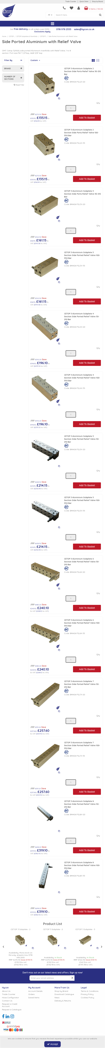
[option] (20, 947)
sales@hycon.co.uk (84, 29)
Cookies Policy (87, 997)
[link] (3, 1016)
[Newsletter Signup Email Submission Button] (72, 978)
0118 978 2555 (63, 29)
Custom (34, 60)
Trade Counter (70, 1)
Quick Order (84, 1)
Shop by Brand (97, 1)
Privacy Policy (87, 994)
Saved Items (33, 997)
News (57, 997)
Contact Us (7, 1001)
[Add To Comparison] (59, 98)
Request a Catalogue (11, 1009)
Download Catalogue (64, 994)
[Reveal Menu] (52, 24)
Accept (54, 1044)
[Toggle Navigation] (52, 23)
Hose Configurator (10, 997)
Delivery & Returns (63, 1001)
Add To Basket (87, 117)
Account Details (35, 991)
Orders (31, 994)
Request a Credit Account (9, 1005)
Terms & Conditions (89, 991)
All (49, 15)
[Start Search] (100, 15)
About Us (6, 991)
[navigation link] (64, 8)
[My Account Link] (79, 8)
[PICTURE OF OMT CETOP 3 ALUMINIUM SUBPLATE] (45, 82)
